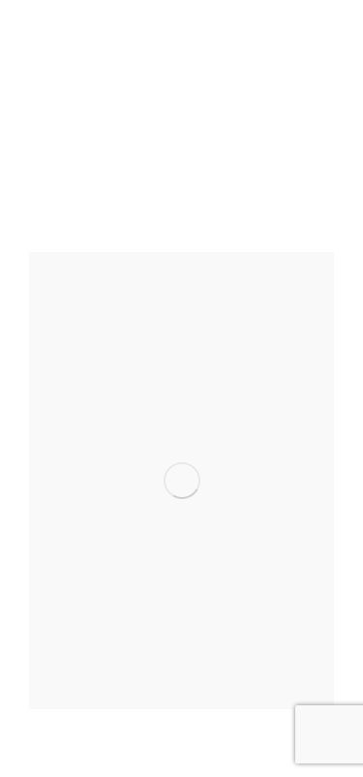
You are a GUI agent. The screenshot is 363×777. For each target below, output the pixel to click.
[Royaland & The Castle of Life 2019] (181, 480)
